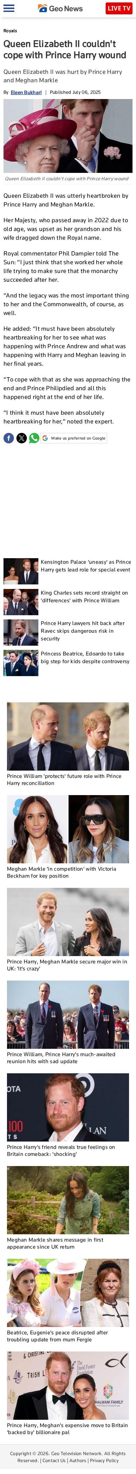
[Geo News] (60, 8)
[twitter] (21, 438)
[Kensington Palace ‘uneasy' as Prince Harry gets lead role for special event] (20, 571)
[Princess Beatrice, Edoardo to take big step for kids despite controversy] (20, 663)
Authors (77, 1460)
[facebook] (8, 438)
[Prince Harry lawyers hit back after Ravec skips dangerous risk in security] (20, 632)
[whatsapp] (34, 438)
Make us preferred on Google (78, 438)
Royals (10, 30)
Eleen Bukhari (26, 92)
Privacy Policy (104, 1460)
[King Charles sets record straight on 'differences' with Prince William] (20, 602)
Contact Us (54, 1460)
